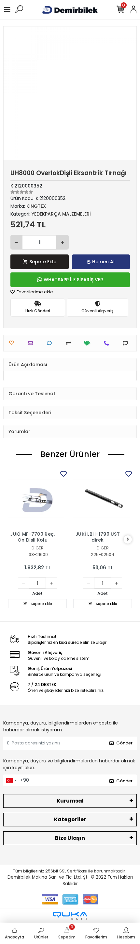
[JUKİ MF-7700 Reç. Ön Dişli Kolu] (37, 498)
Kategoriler (70, 819)
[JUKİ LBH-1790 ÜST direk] (102, 498)
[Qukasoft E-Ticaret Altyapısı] (70, 916)
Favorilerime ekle (34, 292)
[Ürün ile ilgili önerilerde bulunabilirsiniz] (127, 343)
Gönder (124, 743)
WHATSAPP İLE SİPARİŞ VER (73, 279)
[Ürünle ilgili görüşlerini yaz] (51, 343)
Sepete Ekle (42, 261)
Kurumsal (70, 801)
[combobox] (11, 780)
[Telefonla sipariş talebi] (108, 343)
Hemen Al (103, 261)
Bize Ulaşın (70, 838)
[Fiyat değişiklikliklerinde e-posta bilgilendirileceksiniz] (89, 343)
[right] (127, 539)
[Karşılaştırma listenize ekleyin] (70, 343)
